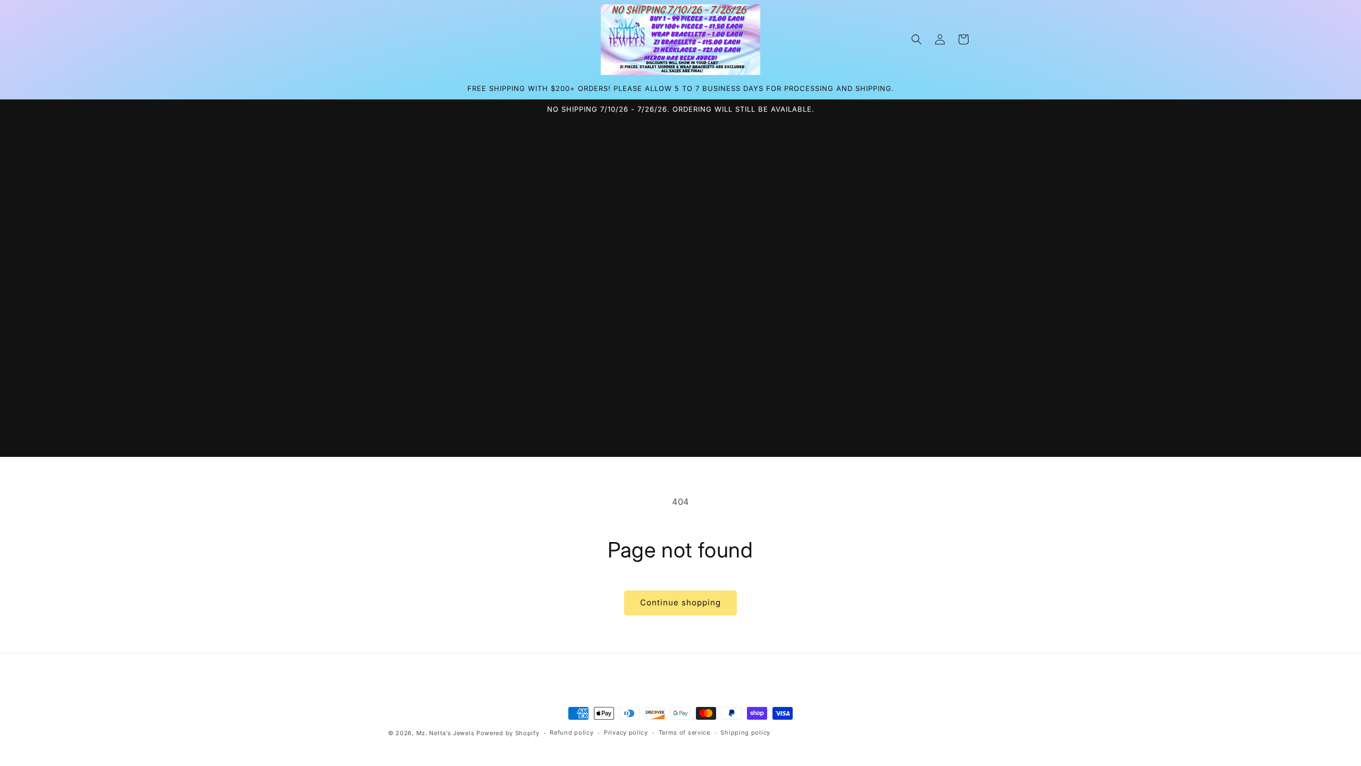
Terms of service (684, 732)
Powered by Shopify (508, 733)
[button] (916, 39)
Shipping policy (745, 732)
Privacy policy (626, 732)
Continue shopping (680, 602)
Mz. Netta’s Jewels (445, 733)
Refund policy (571, 732)
